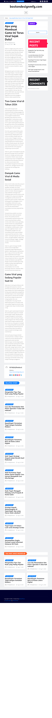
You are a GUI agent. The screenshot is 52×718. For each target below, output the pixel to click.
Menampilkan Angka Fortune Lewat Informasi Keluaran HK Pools (14, 542)
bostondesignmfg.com (26, 6)
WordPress (22, 598)
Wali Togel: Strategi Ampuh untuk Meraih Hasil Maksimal (14, 458)
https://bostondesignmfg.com (16, 372)
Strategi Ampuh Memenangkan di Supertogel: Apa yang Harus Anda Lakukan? (13, 510)
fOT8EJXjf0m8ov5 (11, 42)
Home (6, 18)
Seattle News (8, 600)
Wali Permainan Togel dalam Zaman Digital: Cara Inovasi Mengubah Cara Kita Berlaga (14, 475)
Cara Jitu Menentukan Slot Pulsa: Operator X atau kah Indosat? (14, 408)
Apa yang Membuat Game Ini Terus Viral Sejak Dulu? (21, 18)
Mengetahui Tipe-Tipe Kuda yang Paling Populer (14, 393)
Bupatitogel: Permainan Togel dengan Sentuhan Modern (13, 425)
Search (32, 23)
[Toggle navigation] (26, 12)
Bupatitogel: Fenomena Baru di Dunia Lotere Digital (13, 441)
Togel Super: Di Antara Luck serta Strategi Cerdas (14, 526)
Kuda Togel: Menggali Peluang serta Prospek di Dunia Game (14, 492)
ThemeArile (15, 600)
